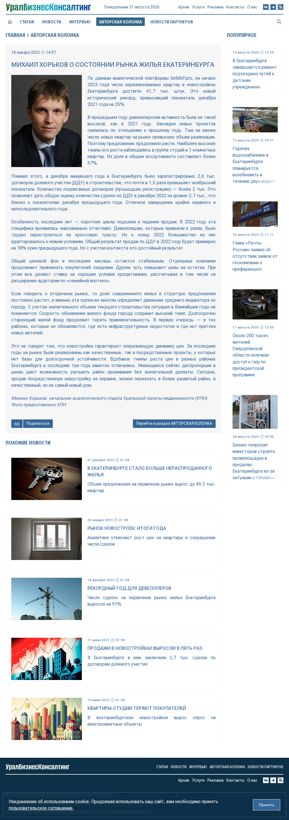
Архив (183, 7)
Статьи (27, 22)
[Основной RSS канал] (280, 7)
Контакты (235, 7)
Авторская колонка (55, 35)
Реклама (215, 7)
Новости (51, 22)
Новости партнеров (171, 22)
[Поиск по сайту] (279, 21)
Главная (15, 35)
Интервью (80, 22)
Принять (266, 805)
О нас (252, 7)
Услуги (198, 7)
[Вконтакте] (266, 7)
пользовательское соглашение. (41, 808)
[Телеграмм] (273, 7)
